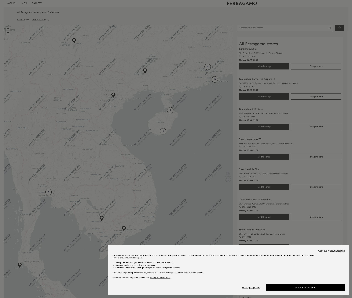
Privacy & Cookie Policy (160, 277)
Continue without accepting (331, 251)
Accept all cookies (305, 287)
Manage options (251, 287)
